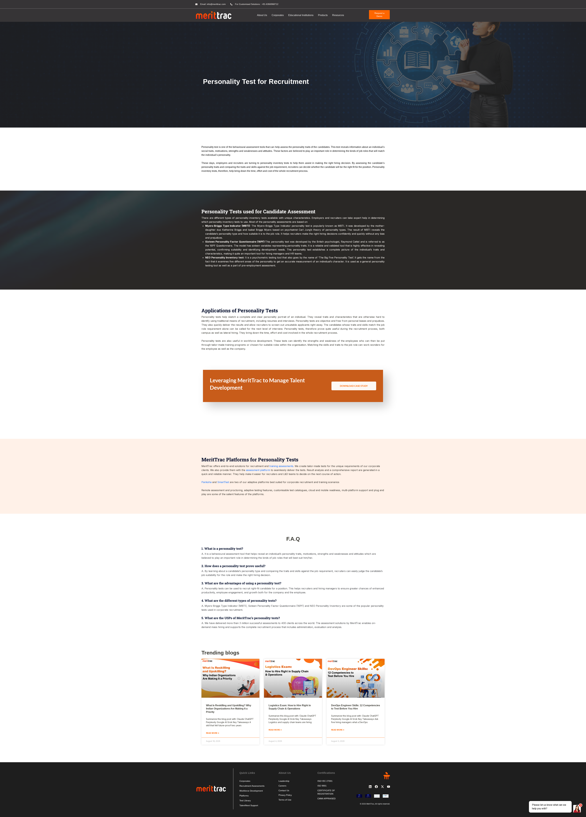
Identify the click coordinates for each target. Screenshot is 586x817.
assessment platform (258, 470)
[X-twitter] (382, 786)
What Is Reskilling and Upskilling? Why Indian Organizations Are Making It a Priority (228, 708)
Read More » (212, 733)
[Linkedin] (370, 786)
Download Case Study (354, 385)
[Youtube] (388, 786)
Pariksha (206, 482)
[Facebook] (376, 786)
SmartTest (223, 482)
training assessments (281, 466)
